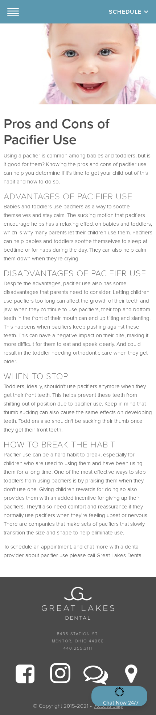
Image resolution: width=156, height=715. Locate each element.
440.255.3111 (78, 648)
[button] (13, 11)
